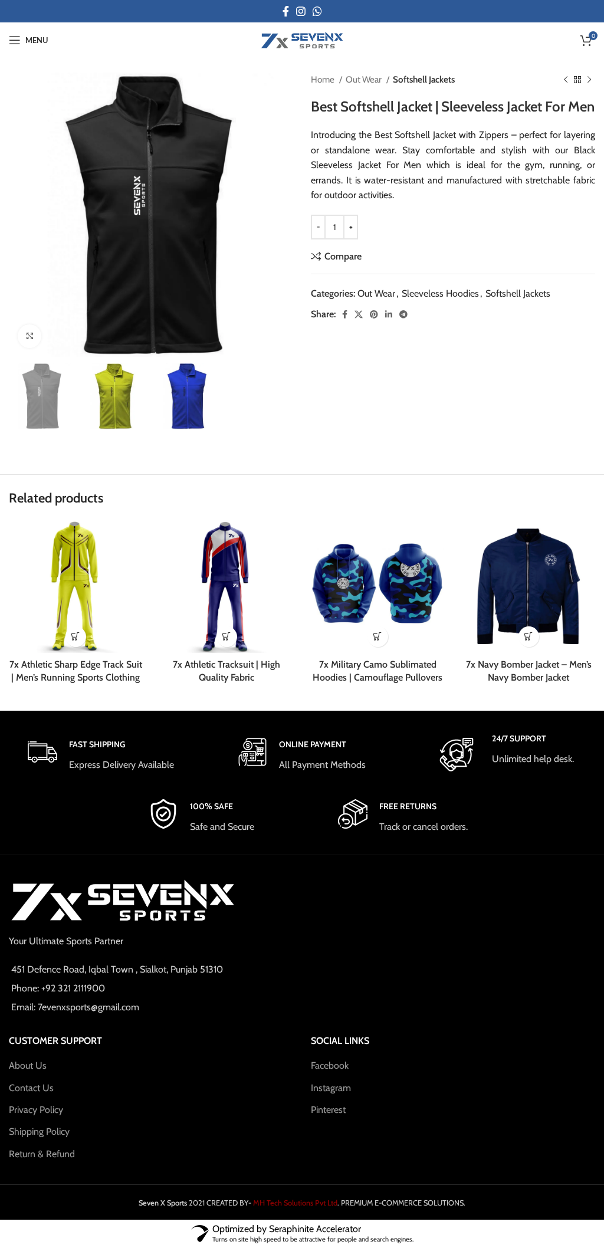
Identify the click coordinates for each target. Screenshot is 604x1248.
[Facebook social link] (286, 11)
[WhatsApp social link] (317, 11)
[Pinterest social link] (374, 314)
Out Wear (364, 79)
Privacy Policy (36, 1109)
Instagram (331, 1087)
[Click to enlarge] (29, 336)
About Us (28, 1065)
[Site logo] (302, 39)
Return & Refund (42, 1154)
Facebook (330, 1065)
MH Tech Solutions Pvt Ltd (294, 1202)
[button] (75, 636)
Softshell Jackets (424, 79)
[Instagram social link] (301, 11)
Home (323, 79)
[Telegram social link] (403, 314)
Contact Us (31, 1087)
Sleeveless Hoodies (440, 293)
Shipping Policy (39, 1131)
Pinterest (328, 1109)
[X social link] (358, 314)
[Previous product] (566, 80)
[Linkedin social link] (389, 314)
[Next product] (589, 80)
